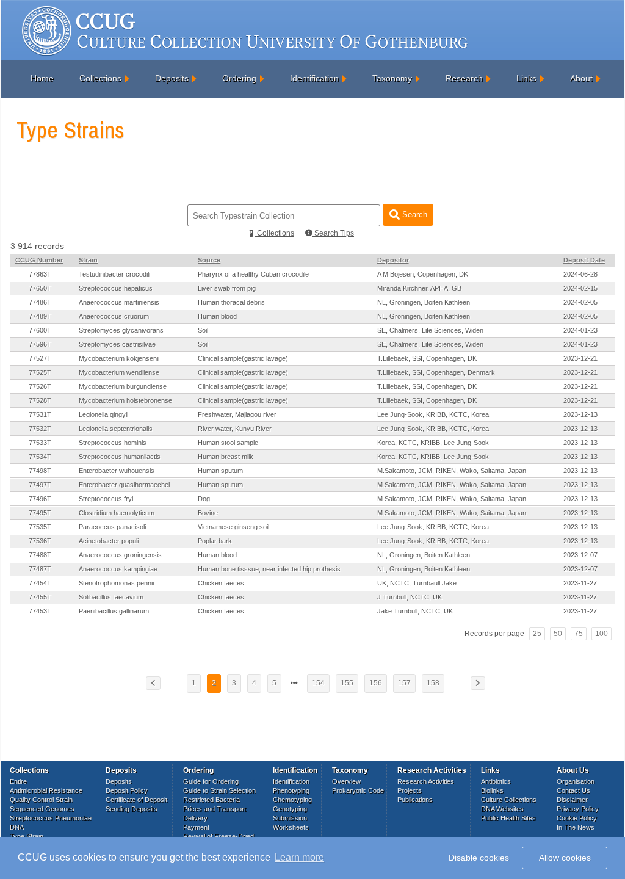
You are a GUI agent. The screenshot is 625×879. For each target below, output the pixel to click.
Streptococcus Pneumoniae (51, 818)
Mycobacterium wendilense (119, 372)
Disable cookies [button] (479, 858)
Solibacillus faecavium (111, 597)
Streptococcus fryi (106, 498)
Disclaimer (572, 799)
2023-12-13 (580, 414)
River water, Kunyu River (235, 428)
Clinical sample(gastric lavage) (243, 358)
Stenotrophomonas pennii (116, 583)
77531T (40, 414)
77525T (40, 372)
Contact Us (573, 790)
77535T (40, 526)
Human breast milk (225, 456)
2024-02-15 (580, 288)
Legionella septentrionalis (116, 428)
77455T (40, 597)
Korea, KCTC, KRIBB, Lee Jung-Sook (433, 442)
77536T (40, 540)
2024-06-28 (580, 274)
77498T (40, 470)
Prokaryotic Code (358, 790)
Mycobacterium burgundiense (123, 386)
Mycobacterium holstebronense (125, 400)
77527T (40, 358)
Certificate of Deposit (136, 799)
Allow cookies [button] (565, 858)
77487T (40, 569)
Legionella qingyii (103, 414)
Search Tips (333, 233)
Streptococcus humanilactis (120, 456)
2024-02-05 (580, 302)
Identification (314, 78)
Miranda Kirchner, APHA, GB (419, 288)
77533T (40, 442)
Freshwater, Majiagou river (237, 414)
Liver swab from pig (227, 288)
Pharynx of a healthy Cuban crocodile (253, 274)
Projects (409, 790)
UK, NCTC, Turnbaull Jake (417, 583)
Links (526, 78)
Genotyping (290, 808)
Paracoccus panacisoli (112, 526)
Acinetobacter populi (109, 540)
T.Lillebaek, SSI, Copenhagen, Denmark (436, 372)
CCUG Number (39, 260)
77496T (40, 498)
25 (537, 633)
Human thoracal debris (231, 302)
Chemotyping (292, 799)
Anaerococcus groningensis (120, 555)
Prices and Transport (214, 808)
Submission (290, 818)
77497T (40, 484)
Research (464, 78)
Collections (100, 78)
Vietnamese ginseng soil (233, 526)
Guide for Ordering (211, 781)
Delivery (195, 818)
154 (318, 683)
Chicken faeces (221, 583)
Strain (88, 260)
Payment (196, 827)
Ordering (239, 78)
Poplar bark (215, 540)
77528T (40, 400)
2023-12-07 (580, 555)
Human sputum (220, 470)
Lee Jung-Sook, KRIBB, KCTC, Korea (433, 414)
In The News (575, 827)
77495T (40, 512)
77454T (40, 583)
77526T (40, 386)
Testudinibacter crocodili (114, 274)
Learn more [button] (299, 857)
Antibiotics (496, 781)
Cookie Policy (577, 818)
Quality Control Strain (41, 799)
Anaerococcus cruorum (114, 316)
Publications (415, 799)
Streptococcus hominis (112, 442)
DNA (17, 827)
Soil (203, 330)
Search (413, 214)
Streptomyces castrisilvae (117, 344)
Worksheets (291, 827)
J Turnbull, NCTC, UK (409, 597)
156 (375, 683)
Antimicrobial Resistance (46, 790)
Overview (346, 781)
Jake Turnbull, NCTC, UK (415, 611)
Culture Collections (508, 799)
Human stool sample (228, 442)
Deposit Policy (127, 790)
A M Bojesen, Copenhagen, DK (422, 274)
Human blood (217, 316)
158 (433, 683)
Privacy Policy (578, 808)
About (581, 78)
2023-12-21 (580, 358)
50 (558, 633)
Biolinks (492, 790)
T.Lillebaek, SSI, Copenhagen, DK (427, 358)
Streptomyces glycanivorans (121, 330)
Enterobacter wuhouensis (116, 470)
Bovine (208, 512)
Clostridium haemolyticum (116, 512)
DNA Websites (502, 808)
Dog (204, 498)
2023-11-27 (580, 583)
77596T (40, 344)
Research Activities (425, 781)
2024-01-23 (580, 330)
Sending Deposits (131, 808)
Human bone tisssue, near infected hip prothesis (269, 569)
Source (209, 260)
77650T (40, 288)
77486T (40, 302)
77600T (40, 330)
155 (347, 683)
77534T (40, 456)
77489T (40, 316)
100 (601, 633)
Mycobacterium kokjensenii (119, 358)
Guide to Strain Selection (219, 790)
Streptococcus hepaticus (116, 288)
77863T (40, 274)
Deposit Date (584, 260)
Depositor (393, 260)
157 (404, 683)
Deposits (172, 78)
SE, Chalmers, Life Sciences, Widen (430, 330)
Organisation (575, 781)
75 (578, 633)
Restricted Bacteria (211, 799)
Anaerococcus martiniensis (119, 302)
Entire (18, 781)
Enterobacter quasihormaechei (124, 484)
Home (42, 78)
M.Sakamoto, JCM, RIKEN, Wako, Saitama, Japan (451, 470)
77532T (40, 428)
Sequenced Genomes (42, 808)
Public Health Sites (508, 818)
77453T (40, 611)
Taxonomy (392, 78)
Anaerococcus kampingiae (118, 569)
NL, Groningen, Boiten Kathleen (423, 302)
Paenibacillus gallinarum (114, 611)
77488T (40, 555)
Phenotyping (291, 790)
